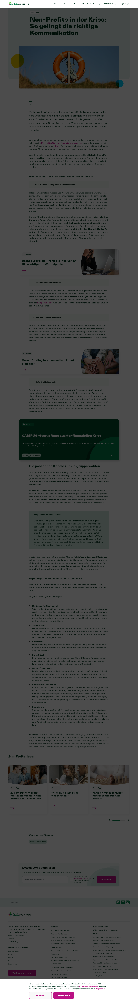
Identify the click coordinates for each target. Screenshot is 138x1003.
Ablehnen (40, 995)
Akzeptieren (63, 995)
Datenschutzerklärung (88, 986)
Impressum (100, 989)
